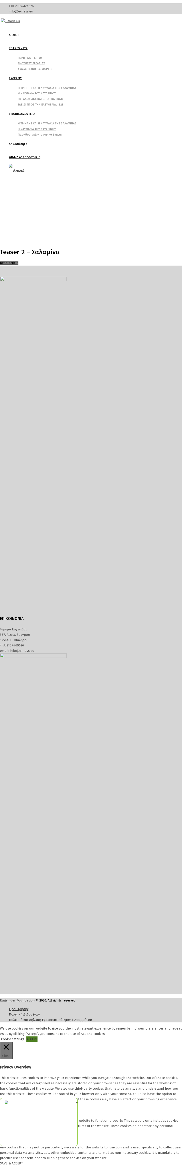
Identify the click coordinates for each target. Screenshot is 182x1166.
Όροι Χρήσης (19, 1009)
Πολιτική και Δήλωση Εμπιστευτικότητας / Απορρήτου (50, 1020)
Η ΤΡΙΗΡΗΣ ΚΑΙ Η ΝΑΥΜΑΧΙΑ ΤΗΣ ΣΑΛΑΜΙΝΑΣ (47, 87)
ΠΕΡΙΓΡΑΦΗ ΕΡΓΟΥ (30, 57)
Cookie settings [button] (12, 1039)
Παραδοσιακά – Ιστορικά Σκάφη (40, 134)
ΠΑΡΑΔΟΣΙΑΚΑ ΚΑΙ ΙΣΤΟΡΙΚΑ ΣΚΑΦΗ (41, 99)
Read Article (9, 263)
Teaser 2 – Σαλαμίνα (30, 252)
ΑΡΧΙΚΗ (14, 35)
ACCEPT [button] (32, 1039)
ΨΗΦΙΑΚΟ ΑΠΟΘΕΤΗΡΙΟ (24, 157)
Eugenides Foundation (17, 1000)
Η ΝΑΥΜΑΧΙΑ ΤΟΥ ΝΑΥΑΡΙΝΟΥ (37, 93)
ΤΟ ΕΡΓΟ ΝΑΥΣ (18, 48)
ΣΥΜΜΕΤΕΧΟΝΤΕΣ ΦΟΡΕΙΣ (35, 69)
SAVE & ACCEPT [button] (11, 1163)
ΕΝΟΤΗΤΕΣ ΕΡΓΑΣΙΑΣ (31, 63)
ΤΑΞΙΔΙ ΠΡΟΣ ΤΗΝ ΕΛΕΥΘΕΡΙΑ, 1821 (40, 104)
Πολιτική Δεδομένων (24, 1014)
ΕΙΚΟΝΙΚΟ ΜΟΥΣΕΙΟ (22, 114)
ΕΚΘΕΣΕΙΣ (15, 78)
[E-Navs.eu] (10, 21)
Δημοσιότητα (18, 144)
